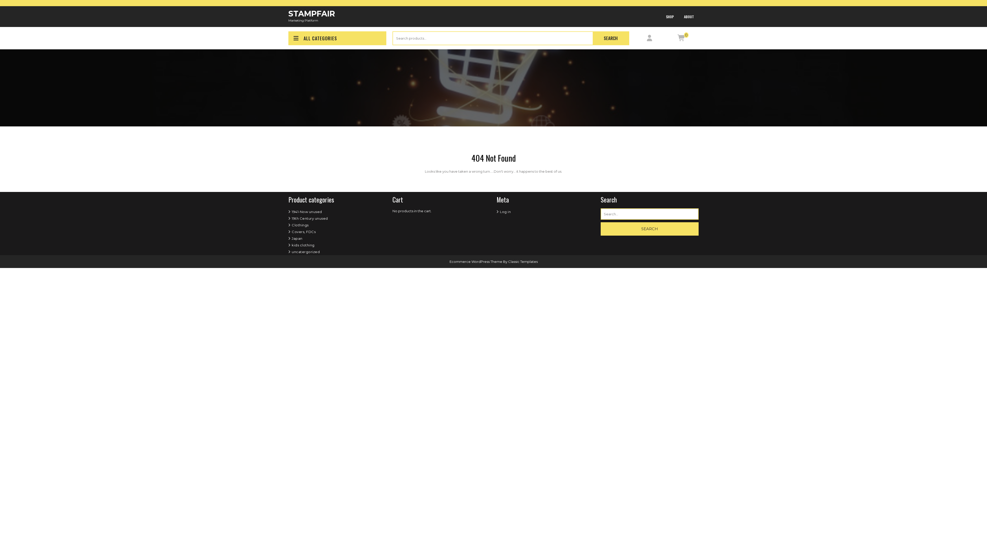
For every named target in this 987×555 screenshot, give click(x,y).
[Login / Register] (650, 39)
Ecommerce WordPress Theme (476, 262)
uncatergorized (306, 252)
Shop (670, 16)
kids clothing (303, 245)
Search (611, 38)
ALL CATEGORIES (320, 38)
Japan (297, 238)
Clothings (300, 225)
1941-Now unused (307, 212)
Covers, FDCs (304, 232)
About (689, 16)
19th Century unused (310, 218)
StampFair (311, 13)
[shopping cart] (682, 39)
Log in (505, 212)
